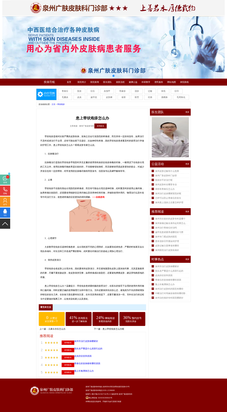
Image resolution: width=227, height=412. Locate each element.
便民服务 (158, 82)
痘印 (176, 91)
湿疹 (137, 91)
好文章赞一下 (51, 321)
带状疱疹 (61, 104)
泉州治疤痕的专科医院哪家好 (169, 298)
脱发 (79, 91)
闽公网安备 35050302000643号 (100, 398)
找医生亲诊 (131, 321)
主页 (53, 104)
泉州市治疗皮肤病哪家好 (86, 341)
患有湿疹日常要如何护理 (167, 241)
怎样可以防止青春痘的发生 (168, 198)
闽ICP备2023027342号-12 (101, 394)
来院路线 (184, 82)
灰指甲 (107, 91)
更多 (187, 112)
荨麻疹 (122, 91)
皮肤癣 (109, 97)
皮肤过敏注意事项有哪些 (167, 246)
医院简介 (82, 82)
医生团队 (107, 82)
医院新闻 (94, 82)
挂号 (5, 204)
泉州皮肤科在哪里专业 (166, 184)
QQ (5, 215)
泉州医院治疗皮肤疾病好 (167, 250)
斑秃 (137, 97)
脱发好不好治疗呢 (163, 180)
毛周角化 (181, 97)
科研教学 (146, 82)
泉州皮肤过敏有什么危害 (167, 171)
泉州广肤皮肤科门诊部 (166, 175)
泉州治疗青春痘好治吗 (166, 228)
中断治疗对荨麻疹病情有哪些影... (171, 293)
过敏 (150, 91)
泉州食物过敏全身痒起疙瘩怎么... (171, 223)
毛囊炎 (65, 97)
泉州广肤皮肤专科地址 (94, 387)
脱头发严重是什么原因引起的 (88, 348)
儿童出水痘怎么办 (56, 329)
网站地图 (171, 82)
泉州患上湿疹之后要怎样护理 (169, 202)
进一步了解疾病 (79, 321)
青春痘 (65, 91)
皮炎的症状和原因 (83, 356)
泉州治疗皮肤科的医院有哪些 (169, 289)
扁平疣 (93, 97)
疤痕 (150, 97)
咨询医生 (100, 126)
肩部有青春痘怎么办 (165, 189)
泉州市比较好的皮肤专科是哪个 (170, 219)
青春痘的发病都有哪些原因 (87, 363)
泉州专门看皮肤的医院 (166, 237)
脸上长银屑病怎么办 (84, 371)
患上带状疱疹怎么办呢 (113, 329)
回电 (5, 193)
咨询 (5, 182)
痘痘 (92, 91)
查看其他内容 (105, 321)
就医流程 (120, 82)
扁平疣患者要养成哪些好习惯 (169, 232)
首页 (69, 82)
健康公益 (133, 82)
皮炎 (79, 97)
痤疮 (163, 91)
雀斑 (123, 97)
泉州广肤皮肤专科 (125, 394)
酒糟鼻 (164, 97)
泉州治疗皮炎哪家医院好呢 (168, 193)
